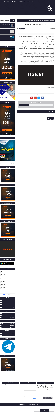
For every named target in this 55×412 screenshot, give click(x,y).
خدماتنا (13, 333)
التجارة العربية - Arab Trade (21, 404)
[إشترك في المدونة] (51, 398)
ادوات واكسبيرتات (11, 313)
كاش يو (13, 335)
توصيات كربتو (12, 327)
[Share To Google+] (35, 98)
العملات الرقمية (12, 323)
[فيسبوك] (44, 398)
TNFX (13, 300)
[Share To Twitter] (38, 98)
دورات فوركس (12, 315)
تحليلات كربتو (12, 325)
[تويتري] (46, 398)
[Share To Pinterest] (31, 98)
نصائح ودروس (12, 317)
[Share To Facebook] (42, 98)
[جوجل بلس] (49, 398)
